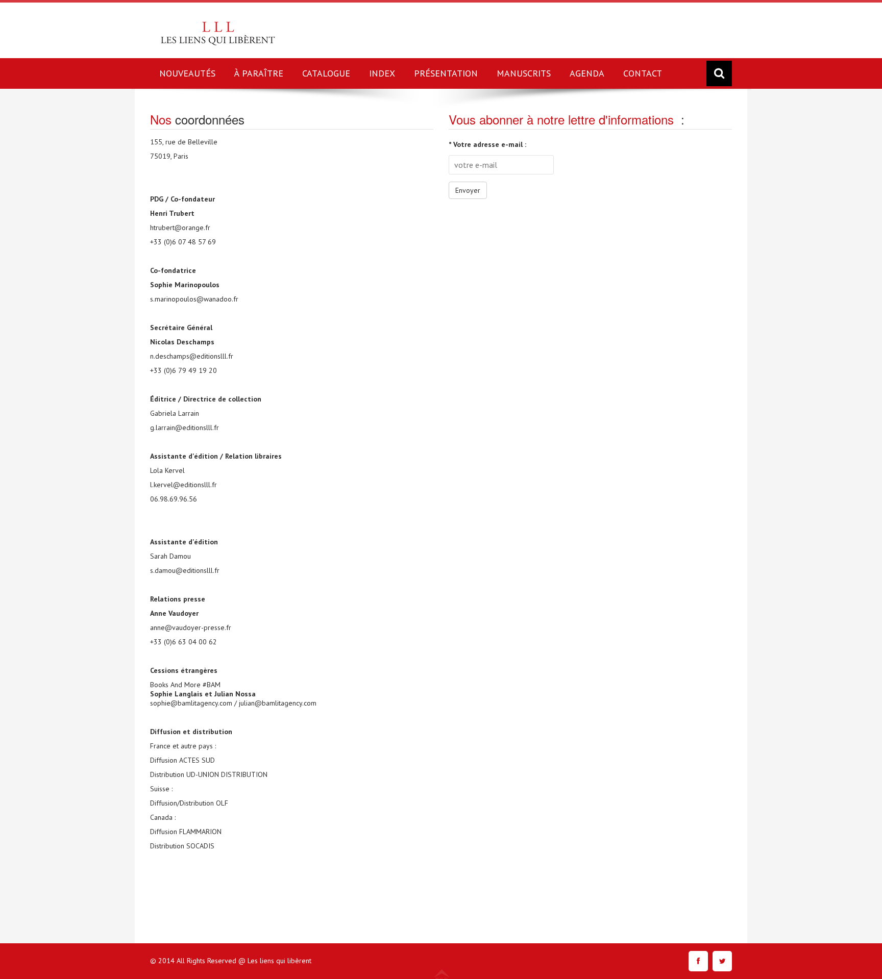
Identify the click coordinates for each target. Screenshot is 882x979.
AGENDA (587, 73)
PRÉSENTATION (446, 73)
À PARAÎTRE (258, 73)
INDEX (382, 73)
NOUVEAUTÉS (187, 73)
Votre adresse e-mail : (487, 144)
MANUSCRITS (524, 73)
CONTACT (642, 73)
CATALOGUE (326, 73)
